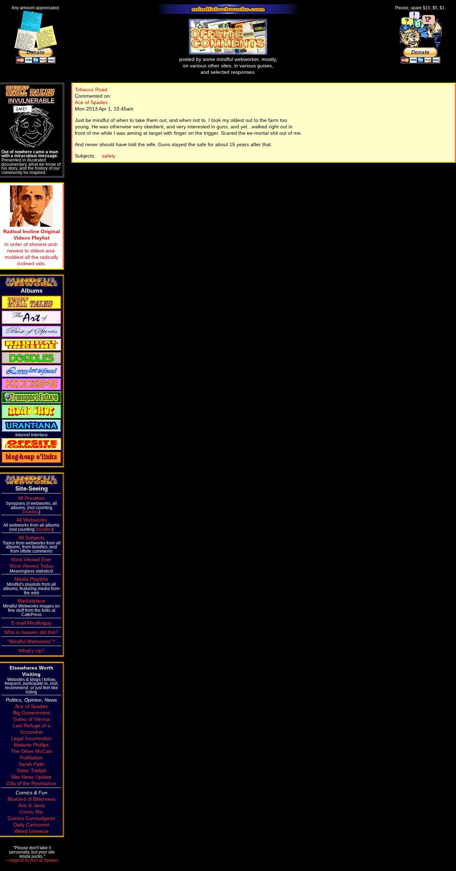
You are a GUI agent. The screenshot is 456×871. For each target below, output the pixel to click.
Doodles (30, 511)
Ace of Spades (91, 102)
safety (108, 156)
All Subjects (32, 537)
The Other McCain (31, 751)
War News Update (31, 777)
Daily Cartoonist (31, 825)
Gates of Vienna (31, 719)
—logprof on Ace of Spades (32, 860)
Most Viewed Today (31, 566)
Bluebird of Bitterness (31, 799)
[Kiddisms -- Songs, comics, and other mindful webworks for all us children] (31, 383)
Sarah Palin (32, 764)
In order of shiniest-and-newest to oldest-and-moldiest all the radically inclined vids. (31, 247)
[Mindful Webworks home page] (228, 9)
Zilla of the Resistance (31, 783)
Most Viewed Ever (31, 559)
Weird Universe (31, 831)
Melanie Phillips (31, 745)
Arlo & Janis (31, 805)
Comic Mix (31, 812)
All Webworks (31, 520)
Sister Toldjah (31, 770)
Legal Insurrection (31, 738)
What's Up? (32, 651)
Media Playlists (31, 579)
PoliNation (31, 757)
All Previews (31, 498)
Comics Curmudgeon (31, 818)
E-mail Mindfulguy (31, 623)
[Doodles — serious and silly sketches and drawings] (31, 357)
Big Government (31, 713)
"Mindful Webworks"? (31, 641)
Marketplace (31, 601)
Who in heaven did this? (31, 632)
